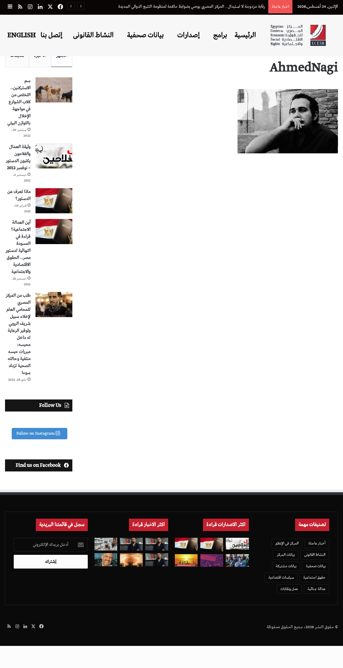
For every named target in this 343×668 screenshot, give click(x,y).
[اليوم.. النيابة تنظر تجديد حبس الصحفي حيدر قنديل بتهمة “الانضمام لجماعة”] (156, 559)
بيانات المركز (286, 554)
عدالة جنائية (316, 588)
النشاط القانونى (93, 35)
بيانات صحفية (145, 35)
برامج (220, 35)
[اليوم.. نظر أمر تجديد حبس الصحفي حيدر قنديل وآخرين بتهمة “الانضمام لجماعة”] (156, 544)
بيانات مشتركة (286, 566)
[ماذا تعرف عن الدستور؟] (54, 200)
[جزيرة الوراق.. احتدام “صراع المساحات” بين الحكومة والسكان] (211, 560)
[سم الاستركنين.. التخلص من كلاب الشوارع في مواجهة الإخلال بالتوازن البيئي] (54, 89)
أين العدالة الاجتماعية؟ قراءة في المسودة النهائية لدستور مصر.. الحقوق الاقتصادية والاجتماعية (17, 247)
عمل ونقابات (289, 588)
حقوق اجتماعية (314, 577)
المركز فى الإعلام (287, 543)
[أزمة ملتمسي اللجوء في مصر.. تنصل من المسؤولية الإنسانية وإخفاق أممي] (237, 560)
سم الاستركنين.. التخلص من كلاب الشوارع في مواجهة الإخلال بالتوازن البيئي (18, 102)
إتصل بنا (51, 35)
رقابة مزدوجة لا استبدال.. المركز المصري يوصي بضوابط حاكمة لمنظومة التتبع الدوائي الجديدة (191, 6)
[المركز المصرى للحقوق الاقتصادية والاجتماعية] (298, 35)
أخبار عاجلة (317, 543)
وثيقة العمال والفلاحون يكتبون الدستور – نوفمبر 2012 (18, 157)
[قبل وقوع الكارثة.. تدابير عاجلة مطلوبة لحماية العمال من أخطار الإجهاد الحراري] (186, 560)
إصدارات (188, 35)
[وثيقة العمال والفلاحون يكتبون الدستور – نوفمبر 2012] (54, 155)
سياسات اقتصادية (281, 577)
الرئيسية (245, 35)
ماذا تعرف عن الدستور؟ (18, 195)
